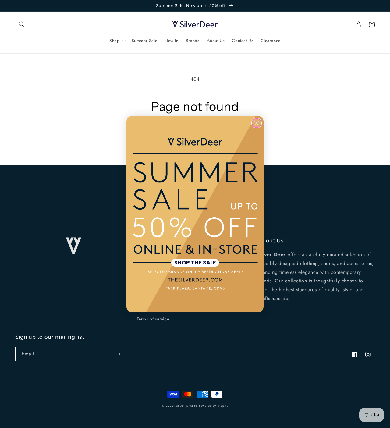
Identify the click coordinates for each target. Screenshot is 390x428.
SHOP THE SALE (195, 263)
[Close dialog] (256, 123)
